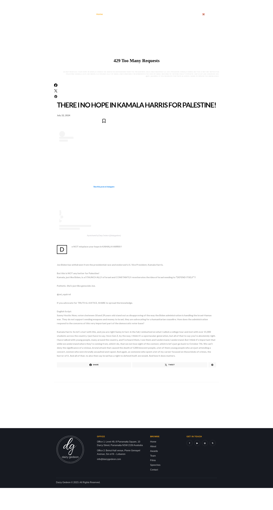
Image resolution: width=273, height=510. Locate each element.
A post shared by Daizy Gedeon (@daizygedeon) (104, 235)
